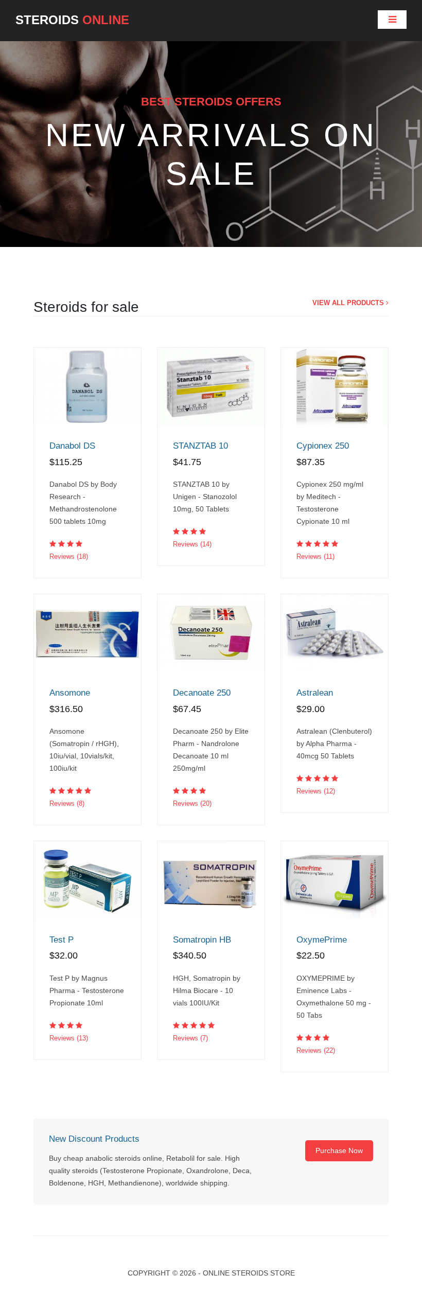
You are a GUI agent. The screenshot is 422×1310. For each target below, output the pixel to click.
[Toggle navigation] (392, 19)
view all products (349, 303)
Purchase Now (339, 1150)
